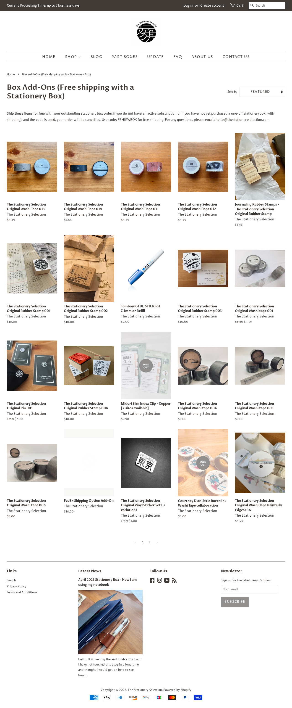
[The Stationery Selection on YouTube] (166, 581)
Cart (239, 5)
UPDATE (155, 56)
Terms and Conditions (22, 592)
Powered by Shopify (177, 690)
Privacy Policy (16, 586)
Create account (212, 5)
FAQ (177, 56)
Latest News (89, 571)
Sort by (232, 91)
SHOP (71, 56)
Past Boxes (125, 56)
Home (49, 56)
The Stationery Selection (145, 690)
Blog (96, 56)
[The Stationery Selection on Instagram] (159, 581)
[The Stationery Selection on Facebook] (152, 581)
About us (202, 56)
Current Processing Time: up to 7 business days (43, 5)
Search (11, 580)
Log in (188, 5)
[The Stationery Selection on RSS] (174, 581)
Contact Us (236, 56)
